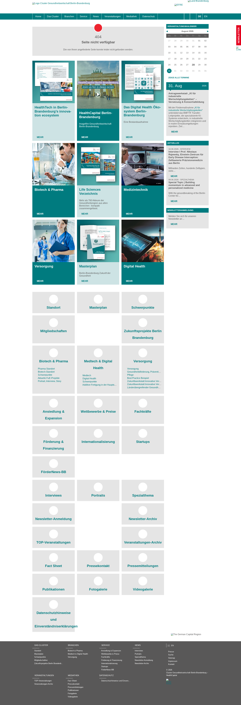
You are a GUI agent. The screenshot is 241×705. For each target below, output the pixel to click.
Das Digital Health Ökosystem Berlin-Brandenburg (142, 111)
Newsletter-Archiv (143, 519)
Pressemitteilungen (142, 566)
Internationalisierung (98, 442)
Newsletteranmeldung (180, 210)
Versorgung (44, 266)
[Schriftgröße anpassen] (193, 16)
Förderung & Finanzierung (53, 445)
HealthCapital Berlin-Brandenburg (95, 115)
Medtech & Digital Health (98, 364)
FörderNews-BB (53, 472)
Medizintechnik (136, 190)
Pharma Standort (46, 369)
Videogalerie (143, 589)
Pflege (130, 375)
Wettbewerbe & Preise (98, 411)
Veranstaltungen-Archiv (143, 542)
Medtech (86, 375)
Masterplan (88, 266)
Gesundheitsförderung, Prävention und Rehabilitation (153, 372)
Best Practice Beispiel (138, 378)
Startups (143, 442)
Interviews (53, 495)
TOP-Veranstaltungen (53, 542)
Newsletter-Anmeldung (53, 519)
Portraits (98, 495)
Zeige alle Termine (178, 77)
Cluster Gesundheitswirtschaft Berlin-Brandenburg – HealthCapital (187, 674)
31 (169, 71)
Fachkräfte (142, 411)
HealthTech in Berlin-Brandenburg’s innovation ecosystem (53, 111)
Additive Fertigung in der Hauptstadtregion (103, 385)
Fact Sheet (53, 566)
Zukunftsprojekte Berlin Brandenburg (143, 334)
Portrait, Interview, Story (49, 381)
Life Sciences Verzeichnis (90, 191)
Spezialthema (143, 495)
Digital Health (134, 266)
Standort (53, 307)
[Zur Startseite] (61, 4)
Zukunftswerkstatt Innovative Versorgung (147, 381)
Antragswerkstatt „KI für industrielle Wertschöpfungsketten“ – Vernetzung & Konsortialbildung (186, 97)
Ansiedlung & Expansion (53, 415)
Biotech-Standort (46, 372)
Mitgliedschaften (53, 331)
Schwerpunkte (142, 307)
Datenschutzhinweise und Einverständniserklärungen (54, 619)
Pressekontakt (98, 566)
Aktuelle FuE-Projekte (48, 378)
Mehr (40, 137)
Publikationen (53, 589)
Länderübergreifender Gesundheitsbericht (147, 387)
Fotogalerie (98, 589)
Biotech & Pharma (49, 190)
